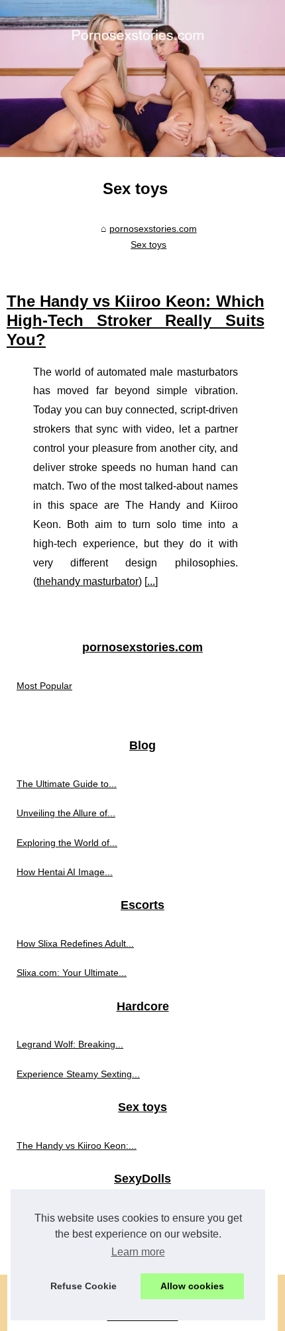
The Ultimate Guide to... (67, 783)
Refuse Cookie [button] (83, 1286)
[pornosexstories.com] (142, 78)
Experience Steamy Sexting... (78, 1074)
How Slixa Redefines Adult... (75, 943)
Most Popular (44, 685)
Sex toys (148, 244)
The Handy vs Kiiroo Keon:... (77, 1145)
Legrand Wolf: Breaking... (70, 1044)
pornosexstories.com (153, 228)
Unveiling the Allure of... (66, 813)
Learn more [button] (138, 1251)
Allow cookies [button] (192, 1286)
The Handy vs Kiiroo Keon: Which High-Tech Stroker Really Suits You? (135, 320)
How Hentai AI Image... (65, 872)
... (151, 581)
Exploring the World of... (67, 842)
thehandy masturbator (87, 581)
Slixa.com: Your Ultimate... (72, 972)
